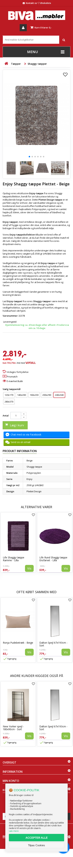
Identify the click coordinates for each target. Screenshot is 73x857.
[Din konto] (23, 27)
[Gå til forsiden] (6, 63)
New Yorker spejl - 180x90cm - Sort (13, 728)
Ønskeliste (45, 3)
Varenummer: (10, 315)
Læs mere (14, 830)
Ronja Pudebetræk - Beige (18, 642)
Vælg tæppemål (12, 389)
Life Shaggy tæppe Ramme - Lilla (13, 559)
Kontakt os (31, 3)
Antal (6, 415)
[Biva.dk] (36, 15)
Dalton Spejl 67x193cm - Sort (53, 644)
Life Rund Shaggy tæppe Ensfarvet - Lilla (53, 559)
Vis (29, 568)
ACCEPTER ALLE (37, 837)
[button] (29, 156)
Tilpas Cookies (36, 845)
